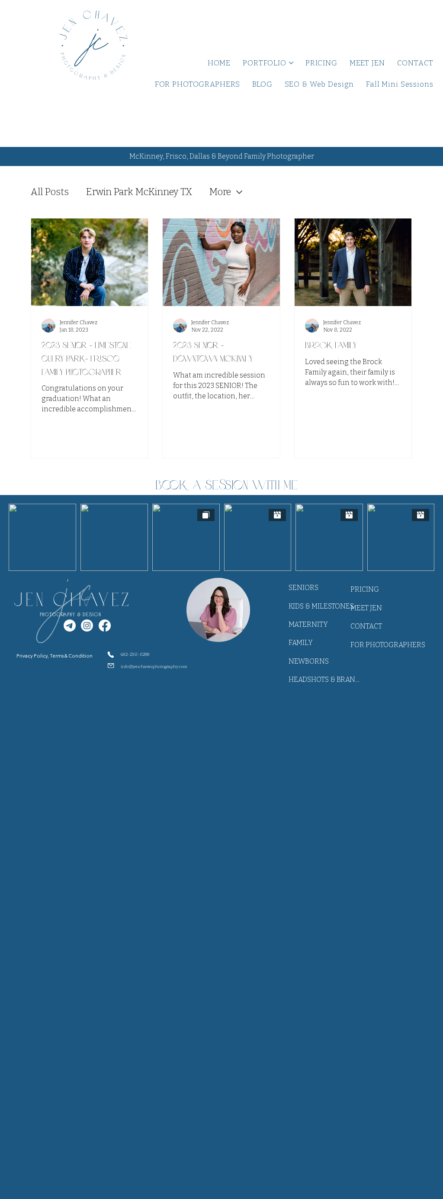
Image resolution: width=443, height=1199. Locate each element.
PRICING (364, 589)
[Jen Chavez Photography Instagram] (87, 625)
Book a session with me (226, 484)
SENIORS (303, 587)
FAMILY (301, 643)
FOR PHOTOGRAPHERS (387, 645)
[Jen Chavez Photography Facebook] (105, 625)
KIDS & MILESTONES (321, 606)
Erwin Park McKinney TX (139, 192)
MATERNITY (308, 624)
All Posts (50, 192)
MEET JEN (366, 608)
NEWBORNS (309, 661)
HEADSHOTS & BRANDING (325, 679)
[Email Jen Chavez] (70, 625)
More (220, 192)
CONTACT (366, 626)
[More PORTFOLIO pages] (291, 63)
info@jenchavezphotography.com (154, 666)
